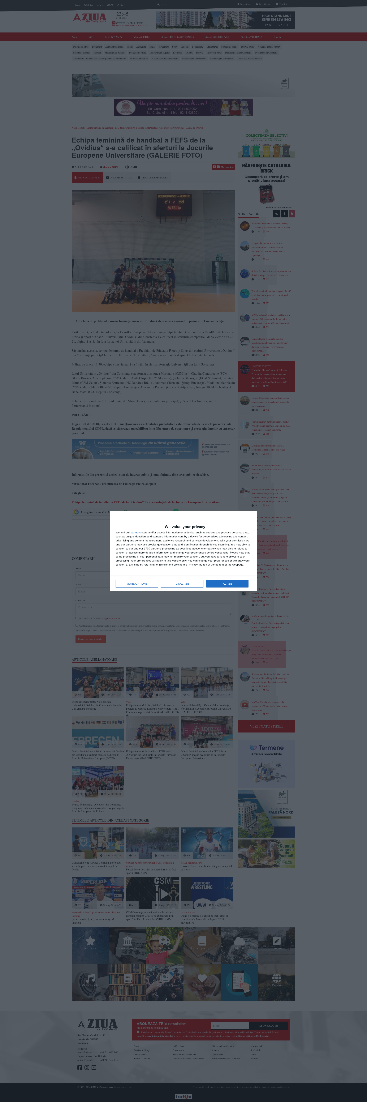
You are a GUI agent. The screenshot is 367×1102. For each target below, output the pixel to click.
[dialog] (183, 551)
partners (136, 532)
